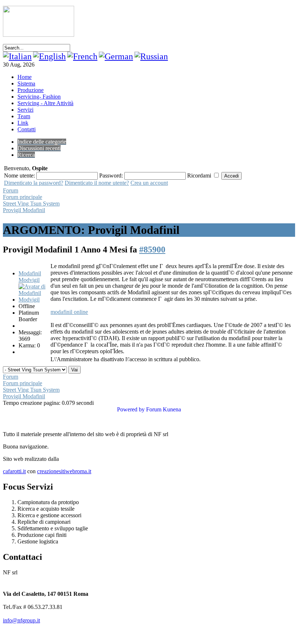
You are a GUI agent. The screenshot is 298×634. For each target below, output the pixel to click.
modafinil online (69, 312)
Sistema (26, 83)
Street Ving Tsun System (31, 203)
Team (23, 116)
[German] (116, 56)
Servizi (25, 110)
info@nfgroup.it (21, 620)
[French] (82, 56)
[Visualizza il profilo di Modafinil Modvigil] (34, 299)
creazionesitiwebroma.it (64, 471)
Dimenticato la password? (33, 183)
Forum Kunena (163, 409)
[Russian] (151, 56)
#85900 (152, 249)
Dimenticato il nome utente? (97, 183)
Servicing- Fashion (39, 96)
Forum (10, 190)
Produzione (30, 90)
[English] (49, 56)
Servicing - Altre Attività (45, 103)
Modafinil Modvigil (30, 276)
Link (22, 123)
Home (24, 77)
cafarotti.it (14, 471)
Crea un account (149, 183)
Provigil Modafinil (24, 210)
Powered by (131, 409)
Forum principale (22, 197)
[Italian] (17, 56)
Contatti (26, 129)
